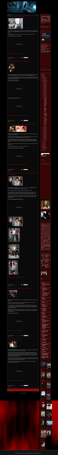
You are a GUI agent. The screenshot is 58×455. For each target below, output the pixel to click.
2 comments (18, 57)
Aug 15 (45, 128)
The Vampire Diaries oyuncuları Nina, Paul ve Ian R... (45, 114)
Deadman (49, 226)
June (43, 142)
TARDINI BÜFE (44, 308)
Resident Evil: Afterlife (45, 238)
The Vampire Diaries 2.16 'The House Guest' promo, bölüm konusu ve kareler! (45, 261)
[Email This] (24, 57)
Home (23, 389)
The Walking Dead (47, 20)
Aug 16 (45, 127)
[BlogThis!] (24, 169)
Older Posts (36, 389)
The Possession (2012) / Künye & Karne (44, 47)
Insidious (44, 231)
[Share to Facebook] (26, 57)
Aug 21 (45, 95)
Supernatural (11, 170)
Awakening (42, 225)
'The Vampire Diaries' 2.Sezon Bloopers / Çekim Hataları (18, 61)
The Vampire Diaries (12, 58)
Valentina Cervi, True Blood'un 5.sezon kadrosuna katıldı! (45, 51)
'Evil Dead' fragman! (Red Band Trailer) (44, 49)
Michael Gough (45, 234)
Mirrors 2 (48, 234)
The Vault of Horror (45, 330)
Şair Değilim (44, 316)
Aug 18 (45, 97)
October (44, 79)
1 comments (18, 284)
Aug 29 (45, 85)
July (43, 141)
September (44, 80)
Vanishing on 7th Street (44, 248)
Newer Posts (10, 389)
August (44, 81)
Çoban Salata (44, 351)
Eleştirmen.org (44, 288)
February (44, 147)
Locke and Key (45, 233)
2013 (43, 75)
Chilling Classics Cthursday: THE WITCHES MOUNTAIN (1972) (45, 285)
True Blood (11, 386)
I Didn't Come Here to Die (44, 27)
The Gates (47, 243)
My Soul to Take (43, 235)
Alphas (49, 21)
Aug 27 (45, 87)
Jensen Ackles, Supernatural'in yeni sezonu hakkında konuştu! (19, 288)
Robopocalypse (43, 239)
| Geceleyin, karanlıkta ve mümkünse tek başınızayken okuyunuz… (45, 325)
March (44, 146)
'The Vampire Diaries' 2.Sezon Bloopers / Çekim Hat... (45, 105)
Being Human (46, 21)
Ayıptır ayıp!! (43, 339)
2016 (43, 74)
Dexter (42, 20)
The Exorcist (43, 243)
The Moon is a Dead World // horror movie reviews (45, 357)
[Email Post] (21, 57)
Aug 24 (45, 91)
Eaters (49, 227)
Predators (46, 237)
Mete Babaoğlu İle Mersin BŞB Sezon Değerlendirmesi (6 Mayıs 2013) (46, 321)
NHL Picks (43, 304)
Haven (42, 21)
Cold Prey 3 (46, 226)
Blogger (42, 453)
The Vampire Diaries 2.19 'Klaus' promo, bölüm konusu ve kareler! (47, 266)
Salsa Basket (44, 342)
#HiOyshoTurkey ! (44, 298)
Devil (41, 227)
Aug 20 (45, 96)
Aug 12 (45, 131)
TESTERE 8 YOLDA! (44, 45)
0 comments (18, 169)
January (44, 148)
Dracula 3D (46, 227)
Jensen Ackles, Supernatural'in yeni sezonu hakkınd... (45, 119)
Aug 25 (45, 90)
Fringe (49, 19)
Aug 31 (45, 82)
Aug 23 (45, 92)
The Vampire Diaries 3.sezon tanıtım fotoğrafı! (16, 16)
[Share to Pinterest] (27, 57)
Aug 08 (45, 133)
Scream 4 (48, 239)
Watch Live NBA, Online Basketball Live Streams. (45, 345)
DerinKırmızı (10, 2)
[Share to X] (25, 57)
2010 (43, 150)
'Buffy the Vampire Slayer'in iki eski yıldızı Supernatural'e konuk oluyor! (21, 124)
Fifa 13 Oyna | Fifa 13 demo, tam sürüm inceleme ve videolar (45, 354)
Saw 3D (46, 239)
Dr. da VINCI (44, 347)
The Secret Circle (47, 244)
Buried (49, 225)
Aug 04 (45, 138)
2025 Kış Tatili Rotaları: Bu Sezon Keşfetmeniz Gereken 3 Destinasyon (45, 294)
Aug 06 (45, 136)
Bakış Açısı (43, 313)
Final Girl (43, 283)
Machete (42, 234)
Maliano (43, 319)
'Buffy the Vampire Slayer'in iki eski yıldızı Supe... (45, 110)
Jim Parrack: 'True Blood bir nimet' (14, 339)
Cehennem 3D (42, 226)
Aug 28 (45, 86)
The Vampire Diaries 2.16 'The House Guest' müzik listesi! (47, 255)
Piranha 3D (42, 237)
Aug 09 (45, 132)
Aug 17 (45, 126)
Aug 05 (45, 137)
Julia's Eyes (48, 231)
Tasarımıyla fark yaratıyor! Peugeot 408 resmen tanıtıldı (45, 290)
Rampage (49, 237)
